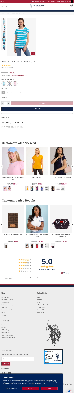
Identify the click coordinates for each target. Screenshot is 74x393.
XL (20, 92)
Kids (38, 302)
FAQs (3, 312)
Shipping (4, 307)
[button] (67, 143)
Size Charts (40, 312)
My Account (4, 297)
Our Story (4, 325)
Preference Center (7, 299)
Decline (49, 388)
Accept (30, 388)
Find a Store (41, 307)
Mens (38, 297)
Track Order (5, 302)
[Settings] (67, 5)
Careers (3, 327)
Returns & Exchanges (8, 305)
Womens (39, 299)
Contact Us (4, 315)
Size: (4, 89)
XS (3, 92)
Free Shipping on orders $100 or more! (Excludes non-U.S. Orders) (49, 1)
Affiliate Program (6, 330)
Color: (8, 79)
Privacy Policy (42, 383)
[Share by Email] (9, 117)
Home (3, 13)
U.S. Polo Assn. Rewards (44, 305)
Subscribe (6, 363)
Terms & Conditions (7, 335)
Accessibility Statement (8, 337)
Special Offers (41, 310)
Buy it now (37, 109)
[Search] (6, 5)
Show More (46, 188)
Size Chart (4, 97)
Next (34, 36)
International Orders (7, 310)
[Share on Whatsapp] (6, 117)
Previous (8, 36)
